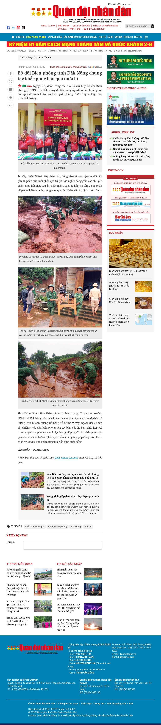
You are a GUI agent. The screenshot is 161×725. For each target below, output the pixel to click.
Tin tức (47, 57)
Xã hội (110, 37)
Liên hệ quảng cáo (116, 703)
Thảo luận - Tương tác (92, 703)
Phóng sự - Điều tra (133, 37)
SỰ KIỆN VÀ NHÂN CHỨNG (105, 26)
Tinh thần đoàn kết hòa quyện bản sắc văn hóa (69, 573)
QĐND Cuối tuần (81, 26)
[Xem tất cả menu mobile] (146, 37)
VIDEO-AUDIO (48, 26)
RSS (131, 703)
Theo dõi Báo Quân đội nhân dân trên (68, 67)
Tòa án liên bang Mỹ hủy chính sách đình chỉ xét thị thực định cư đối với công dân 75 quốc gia (69, 592)
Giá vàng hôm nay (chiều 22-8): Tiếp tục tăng (119, 285)
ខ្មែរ (85, 29)
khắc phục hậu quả (34, 526)
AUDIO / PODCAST (122, 132)
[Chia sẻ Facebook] (10, 74)
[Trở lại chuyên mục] (10, 105)
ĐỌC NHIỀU (116, 232)
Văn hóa (118, 37)
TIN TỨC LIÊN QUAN (20, 563)
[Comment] (10, 89)
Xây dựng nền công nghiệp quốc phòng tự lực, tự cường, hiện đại (19, 573)
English (62, 29)
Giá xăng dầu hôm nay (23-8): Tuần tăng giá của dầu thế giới (68, 608)
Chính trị (20, 37)
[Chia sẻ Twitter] (10, 81)
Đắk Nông (76, 526)
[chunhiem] (130, 77)
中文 (72, 29)
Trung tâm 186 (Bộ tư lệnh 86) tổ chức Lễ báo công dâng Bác (18, 621)
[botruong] (130, 62)
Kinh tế (102, 37)
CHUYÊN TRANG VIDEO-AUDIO (126, 88)
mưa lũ (88, 526)
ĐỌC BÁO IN (63, 26)
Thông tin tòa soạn (68, 703)
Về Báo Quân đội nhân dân (41, 703)
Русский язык (97, 29)
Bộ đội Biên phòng (57, 526)
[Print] (10, 97)
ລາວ (78, 29)
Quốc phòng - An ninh (36, 37)
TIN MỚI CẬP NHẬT (69, 563)
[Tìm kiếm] (152, 26)
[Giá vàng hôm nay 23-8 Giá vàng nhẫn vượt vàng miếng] (130, 253)
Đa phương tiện (55, 37)
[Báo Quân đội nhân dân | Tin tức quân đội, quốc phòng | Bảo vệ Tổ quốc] (80, 13)
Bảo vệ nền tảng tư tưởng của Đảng (80, 37)
